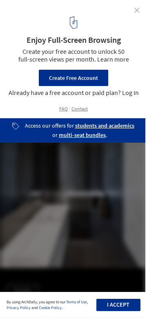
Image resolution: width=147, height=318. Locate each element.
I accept (118, 305)
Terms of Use (76, 302)
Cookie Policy (50, 308)
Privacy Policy (19, 308)
